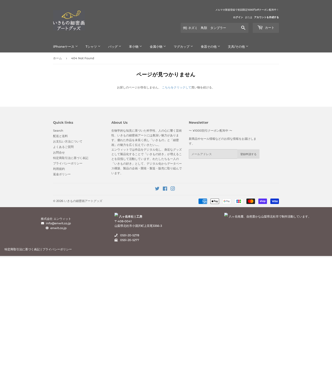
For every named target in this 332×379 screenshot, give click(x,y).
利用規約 (59, 169)
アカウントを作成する (266, 17)
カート (269, 28)
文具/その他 (237, 47)
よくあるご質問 (63, 147)
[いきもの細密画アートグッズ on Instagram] (173, 189)
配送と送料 (60, 136)
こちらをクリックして (176, 87)
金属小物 (156, 47)
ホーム (57, 58)
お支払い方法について (67, 141)
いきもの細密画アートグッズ (83, 201)
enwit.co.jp (58, 228)
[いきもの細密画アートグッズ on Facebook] (165, 189)
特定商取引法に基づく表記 (70, 158)
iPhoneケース (64, 47)
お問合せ (59, 152)
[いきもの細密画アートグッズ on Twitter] (157, 189)
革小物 (134, 47)
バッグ (113, 47)
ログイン (238, 17)
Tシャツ (92, 47)
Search (58, 130)
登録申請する (248, 154)
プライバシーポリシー (67, 163)
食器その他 (209, 47)
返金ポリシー (62, 174)
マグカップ (182, 47)
